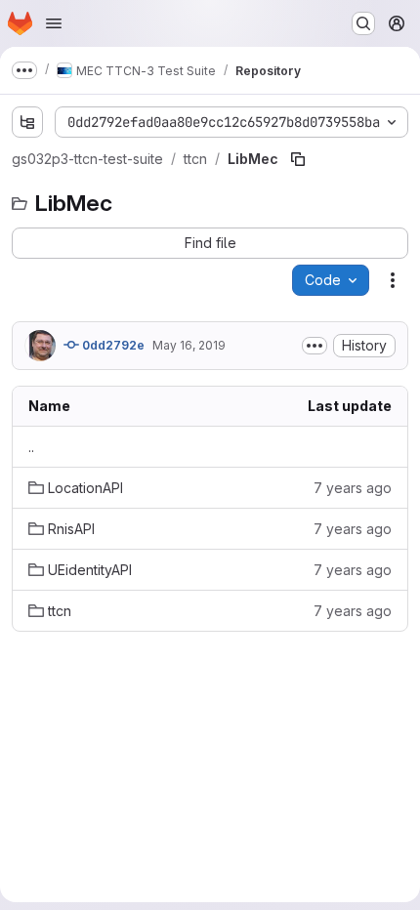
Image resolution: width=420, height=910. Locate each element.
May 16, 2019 (189, 345)
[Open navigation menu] (53, 23)
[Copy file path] (298, 159)
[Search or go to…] (363, 23)
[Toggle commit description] (314, 345)
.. (31, 446)
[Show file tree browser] (27, 122)
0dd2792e (112, 345)
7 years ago (353, 487)
